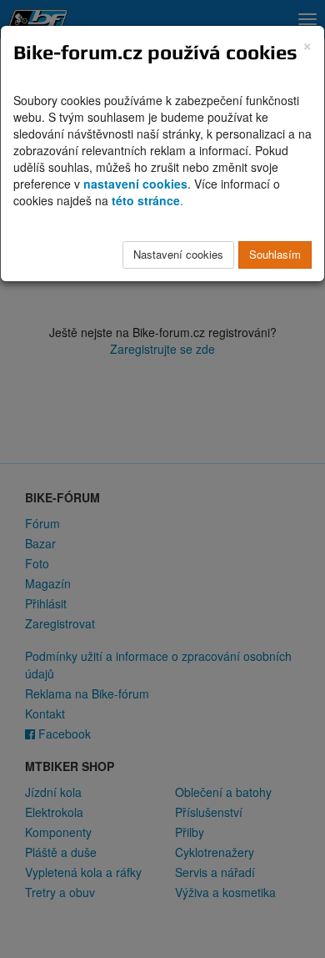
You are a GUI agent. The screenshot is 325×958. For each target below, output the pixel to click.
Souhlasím (275, 254)
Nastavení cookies (178, 254)
